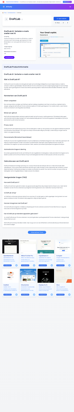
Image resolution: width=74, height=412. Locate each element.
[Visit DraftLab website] (55, 44)
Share (58, 23)
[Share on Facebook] (67, 22)
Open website (62, 18)
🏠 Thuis (4, 12)
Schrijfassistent (12, 12)
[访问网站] (16, 265)
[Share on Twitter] (63, 22)
